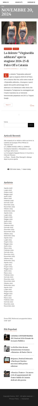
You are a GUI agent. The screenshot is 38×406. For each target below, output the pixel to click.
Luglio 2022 (8, 289)
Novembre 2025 (9, 207)
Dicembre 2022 (9, 279)
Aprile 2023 (7, 271)
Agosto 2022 (8, 287)
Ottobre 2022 (8, 283)
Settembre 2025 (9, 211)
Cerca (6, 122)
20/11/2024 (23, 68)
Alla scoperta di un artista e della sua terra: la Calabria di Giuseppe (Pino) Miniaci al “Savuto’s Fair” (19, 143)
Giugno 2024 (8, 242)
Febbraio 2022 (8, 300)
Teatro (15, 48)
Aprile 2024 (7, 246)
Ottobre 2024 (8, 234)
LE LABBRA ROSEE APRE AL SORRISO (17, 147)
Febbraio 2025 (8, 225)
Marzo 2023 (8, 273)
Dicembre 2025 (9, 205)
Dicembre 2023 (9, 254)
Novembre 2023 (9, 256)
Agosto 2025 (8, 213)
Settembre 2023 (9, 260)
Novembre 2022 (9, 281)
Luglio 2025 (8, 215)
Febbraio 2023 (8, 275)
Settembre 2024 (9, 236)
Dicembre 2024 (9, 229)
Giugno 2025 (8, 217)
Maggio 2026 (8, 194)
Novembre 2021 (9, 306)
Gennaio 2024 (8, 252)
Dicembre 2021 (9, 304)
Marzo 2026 (8, 198)
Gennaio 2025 (8, 227)
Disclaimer (25, 399)
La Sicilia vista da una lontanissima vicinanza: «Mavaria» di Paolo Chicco (21, 349)
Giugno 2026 (8, 192)
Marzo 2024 (8, 248)
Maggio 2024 (8, 244)
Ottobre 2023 (8, 258)
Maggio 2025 (8, 219)
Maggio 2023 (8, 269)
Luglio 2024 (8, 240)
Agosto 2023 (8, 262)
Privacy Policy (14, 399)
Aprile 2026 (7, 196)
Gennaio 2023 (8, 277)
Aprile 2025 (7, 221)
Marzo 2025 (8, 223)
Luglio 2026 (8, 190)
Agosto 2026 (8, 188)
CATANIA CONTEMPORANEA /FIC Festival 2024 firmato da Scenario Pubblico (22, 338)
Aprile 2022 (7, 296)
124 (33, 105)
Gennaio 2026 (8, 202)
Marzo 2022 (8, 298)
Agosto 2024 (8, 238)
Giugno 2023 (8, 267)
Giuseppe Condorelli (11, 68)
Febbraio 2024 (8, 250)
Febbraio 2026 (9, 200)
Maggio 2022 (8, 294)
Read (7, 105)
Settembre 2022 (9, 285)
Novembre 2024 (9, 231)
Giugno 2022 (8, 291)
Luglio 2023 (8, 265)
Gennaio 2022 (8, 302)
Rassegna (8, 48)
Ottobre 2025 (8, 209)
